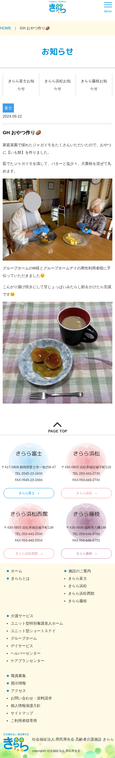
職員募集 (18, 676)
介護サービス (22, 616)
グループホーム (24, 638)
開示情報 (18, 683)
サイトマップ (22, 713)
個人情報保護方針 (26, 705)
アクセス (18, 691)
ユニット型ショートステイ (33, 631)
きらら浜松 (84, 493)
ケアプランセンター (27, 661)
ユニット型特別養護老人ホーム (37, 623)
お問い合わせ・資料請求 (31, 698)
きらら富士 (27, 493)
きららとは (20, 578)
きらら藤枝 (84, 553)
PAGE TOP (57, 431)
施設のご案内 (79, 571)
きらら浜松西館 (27, 553)
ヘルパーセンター (26, 653)
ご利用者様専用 (24, 720)
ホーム (16, 571)
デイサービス (22, 646)
